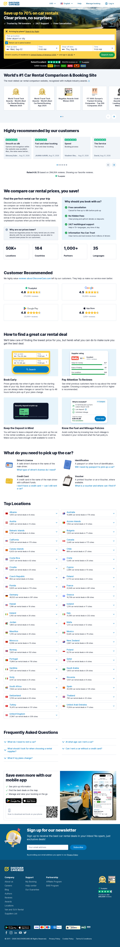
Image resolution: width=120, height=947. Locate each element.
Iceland (70, 604)
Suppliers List (11, 913)
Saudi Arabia (73, 668)
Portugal (13, 659)
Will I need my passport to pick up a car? (94, 467)
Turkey (12, 705)
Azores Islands (74, 521)
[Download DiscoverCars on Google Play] (14, 800)
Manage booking (93, 3)
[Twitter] (25, 932)
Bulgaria (70, 530)
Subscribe (78, 847)
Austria (12, 521)
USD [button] (51, 3)
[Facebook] (6, 932)
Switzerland (15, 695)
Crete (69, 558)
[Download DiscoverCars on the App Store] (29, 800)
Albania (13, 512)
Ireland (12, 613)
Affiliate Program (54, 881)
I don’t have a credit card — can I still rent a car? (37, 487)
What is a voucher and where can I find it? (95, 486)
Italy (69, 613)
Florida (12, 585)
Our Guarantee (32, 889)
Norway (13, 650)
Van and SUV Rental (14, 909)
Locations (9, 905)
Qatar (69, 659)
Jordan (12, 622)
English (67, 3)
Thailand (71, 695)
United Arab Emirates (77, 705)
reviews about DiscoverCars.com (35, 278)
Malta (69, 622)
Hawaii (12, 604)
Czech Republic (17, 576)
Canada (70, 540)
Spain (69, 686)
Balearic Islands (16, 530)
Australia (71, 512)
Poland (70, 650)
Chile (69, 549)
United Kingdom (17, 714)
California (14, 540)
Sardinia (13, 668)
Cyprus (70, 567)
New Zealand (73, 640)
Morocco (13, 640)
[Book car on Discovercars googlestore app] (11, 928)
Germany (13, 595)
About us (9, 881)
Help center (31, 885)
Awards (8, 901)
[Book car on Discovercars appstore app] (24, 928)
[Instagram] (11, 932)
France (70, 585)
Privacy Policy (54, 939)
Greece (70, 595)
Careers (8, 885)
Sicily (12, 677)
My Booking (30, 881)
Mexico (70, 631)
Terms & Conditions (84, 939)
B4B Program (52, 885)
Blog (7, 889)
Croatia (13, 567)
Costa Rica (14, 558)
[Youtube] (20, 932)
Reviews (8, 897)
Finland (70, 576)
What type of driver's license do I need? (36, 470)
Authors (8, 893)
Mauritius (13, 631)
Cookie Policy (67, 939)
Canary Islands (16, 549)
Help (79, 3)
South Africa (15, 686)
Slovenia (71, 677)
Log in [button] (111, 3)
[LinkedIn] (15, 932)
